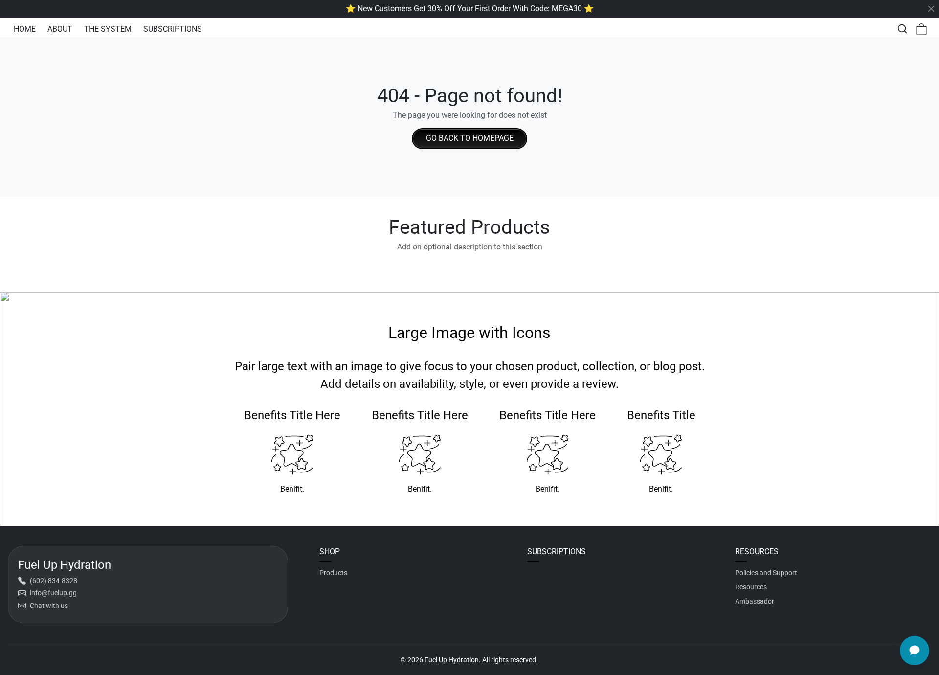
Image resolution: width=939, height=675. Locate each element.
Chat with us (49, 605)
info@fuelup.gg (53, 593)
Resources (751, 587)
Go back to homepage (470, 138)
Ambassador (754, 601)
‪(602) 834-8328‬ (53, 581)
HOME (25, 29)
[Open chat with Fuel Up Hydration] (914, 650)
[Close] (931, 9)
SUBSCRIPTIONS (172, 29)
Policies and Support (766, 573)
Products (333, 573)
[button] (902, 29)
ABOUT (59, 29)
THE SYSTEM (108, 29)
